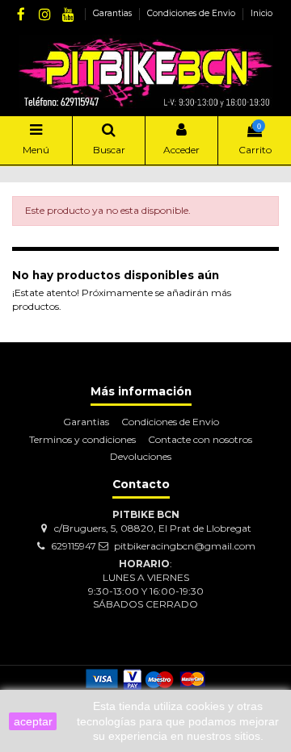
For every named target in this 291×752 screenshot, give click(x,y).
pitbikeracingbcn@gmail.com (184, 546)
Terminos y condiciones (82, 439)
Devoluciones (140, 456)
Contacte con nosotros (200, 439)
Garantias (113, 13)
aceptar (33, 721)
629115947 (73, 546)
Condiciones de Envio (192, 13)
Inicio (261, 13)
